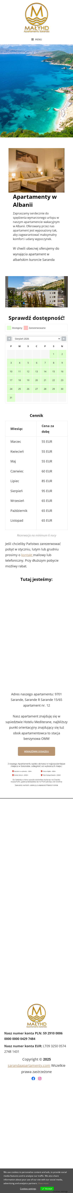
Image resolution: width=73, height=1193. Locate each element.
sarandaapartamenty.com (29, 1065)
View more (43, 1183)
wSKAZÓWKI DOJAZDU (36, 751)
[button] (62, 291)
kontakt (27, 555)
